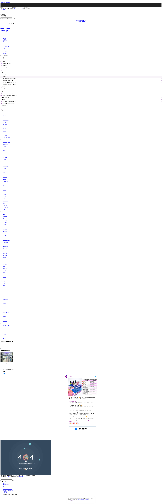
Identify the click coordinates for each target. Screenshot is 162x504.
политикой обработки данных (83, 499)
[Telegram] (3, 481)
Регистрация (3, 9)
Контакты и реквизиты (8, 490)
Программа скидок (8, 48)
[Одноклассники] (2, 481)
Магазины (5, 39)
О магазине (5, 492)
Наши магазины (4, 30)
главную (8, 476)
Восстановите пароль (18, 8)
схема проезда (4, 365)
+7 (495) (4, 25)
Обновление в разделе (5, 2)
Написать (8, 28)
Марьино (7, 32)
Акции (5, 43)
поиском (21, 476)
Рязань (6, 33)
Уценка (5, 51)
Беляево (7, 31)
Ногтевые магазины (7, 489)
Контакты (5, 53)
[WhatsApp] (5, 481)
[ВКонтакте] (1, 481)
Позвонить (2, 28)
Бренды (4, 38)
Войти (4, 483)
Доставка (5, 40)
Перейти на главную (5, 477)
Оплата (4, 487)
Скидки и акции (6, 41)
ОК (71, 500)
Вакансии (5, 491)
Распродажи (6, 46)
